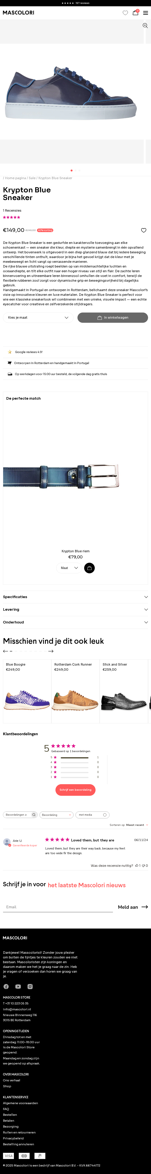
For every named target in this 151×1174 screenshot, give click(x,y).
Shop (7, 1086)
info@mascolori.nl (17, 1009)
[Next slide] (50, 651)
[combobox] (57, 815)
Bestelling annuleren (18, 1144)
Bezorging (10, 1126)
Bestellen (10, 1115)
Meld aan (128, 907)
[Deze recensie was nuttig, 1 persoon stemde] (136, 865)
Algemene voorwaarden (20, 1103)
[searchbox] (16, 815)
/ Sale (31, 178)
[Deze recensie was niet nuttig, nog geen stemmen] (143, 865)
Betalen (8, 1120)
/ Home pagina (15, 178)
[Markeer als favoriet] (143, 230)
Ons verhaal (11, 1080)
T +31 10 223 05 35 (16, 1003)
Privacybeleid (13, 1138)
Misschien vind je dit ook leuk (53, 641)
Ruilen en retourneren (19, 1132)
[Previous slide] (5, 651)
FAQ (6, 1109)
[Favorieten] (125, 12)
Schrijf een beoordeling (75, 790)
